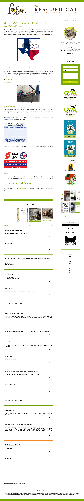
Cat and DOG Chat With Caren (12, 313)
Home (30, 225)
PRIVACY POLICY (66, 1)
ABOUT (53, 1)
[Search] (78, 58)
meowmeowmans (9, 384)
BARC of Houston (9, 79)
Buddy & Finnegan (24, 188)
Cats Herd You (9, 341)
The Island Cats (9, 328)
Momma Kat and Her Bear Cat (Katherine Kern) (17, 424)
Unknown (7, 458)
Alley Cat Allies (8, 172)
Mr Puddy (7, 274)
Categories (75, 1)
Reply (50, 236)
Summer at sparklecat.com (12, 230)
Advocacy (12, 1)
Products (39, 1)
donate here (8, 76)
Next (52, 225)
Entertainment (30, 1)
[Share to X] (49, 200)
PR (58, 1)
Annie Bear (8, 369)
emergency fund (21, 172)
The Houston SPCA (9, 116)
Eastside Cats (8, 288)
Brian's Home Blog (10, 410)
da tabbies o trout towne (12, 301)
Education (20, 1)
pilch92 (7, 356)
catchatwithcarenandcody (12, 318)
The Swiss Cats (9, 243)
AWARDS (47, 1)
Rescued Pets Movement (10, 106)
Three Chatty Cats (10, 398)
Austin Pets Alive (8, 70)
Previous (6, 225)
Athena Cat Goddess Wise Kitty (13, 256)
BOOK (6, 1)
